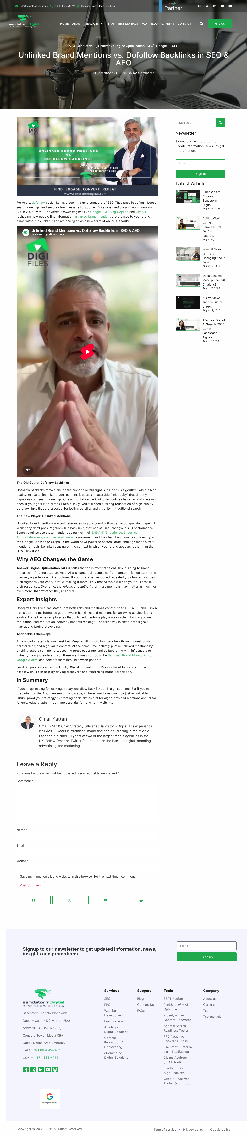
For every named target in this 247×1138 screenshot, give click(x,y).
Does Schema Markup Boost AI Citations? (214, 280)
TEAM (110, 23)
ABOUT (77, 23)
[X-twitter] (207, 6)
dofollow (38, 202)
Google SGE (99, 212)
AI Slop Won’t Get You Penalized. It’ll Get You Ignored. (212, 227)
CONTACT (184, 23)
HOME (64, 23)
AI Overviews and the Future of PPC (212, 302)
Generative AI (86, 46)
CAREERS (167, 23)
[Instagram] (214, 6)
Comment (25, 780)
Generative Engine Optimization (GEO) (126, 46)
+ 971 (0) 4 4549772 (46, 1050)
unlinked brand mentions (93, 216)
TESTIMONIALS (128, 23)
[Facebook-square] (199, 6)
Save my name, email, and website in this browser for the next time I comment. (78, 876)
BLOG (154, 23)
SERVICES (92, 23)
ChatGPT (142, 212)
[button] (34, 900)
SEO (175, 46)
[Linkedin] (222, 6)
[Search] (220, 122)
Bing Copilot (119, 212)
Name (22, 830)
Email (22, 845)
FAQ (144, 23)
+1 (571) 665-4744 (44, 1057)
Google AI (163, 46)
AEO (72, 46)
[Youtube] (230, 6)
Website (22, 860)
